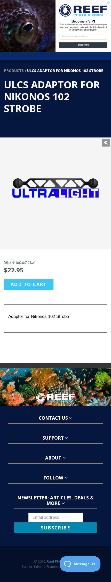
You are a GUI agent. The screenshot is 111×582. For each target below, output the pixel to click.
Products (14, 70)
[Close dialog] (108, 2)
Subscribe (83, 45)
